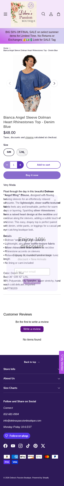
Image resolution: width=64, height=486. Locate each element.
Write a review (32, 329)
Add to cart (43, 165)
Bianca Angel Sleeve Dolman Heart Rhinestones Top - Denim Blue (30, 50)
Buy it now (32, 175)
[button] (58, 14)
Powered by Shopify (40, 478)
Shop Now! (32, 281)
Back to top (30, 362)
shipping (29, 137)
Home (5, 48)
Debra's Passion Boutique (20, 478)
